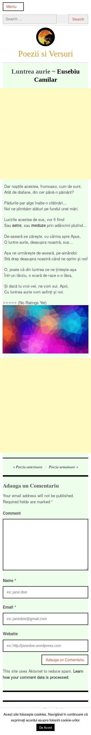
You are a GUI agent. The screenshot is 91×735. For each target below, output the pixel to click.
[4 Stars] (12, 302)
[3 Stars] (9, 302)
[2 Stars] (7, 302)
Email (9, 607)
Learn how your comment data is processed (43, 674)
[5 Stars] (15, 302)
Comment (12, 513)
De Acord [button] (45, 727)
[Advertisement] (45, 133)
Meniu (11, 6)
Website (10, 633)
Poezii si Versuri (45, 53)
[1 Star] (4, 302)
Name (9, 580)
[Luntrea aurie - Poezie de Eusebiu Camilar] (46, 352)
